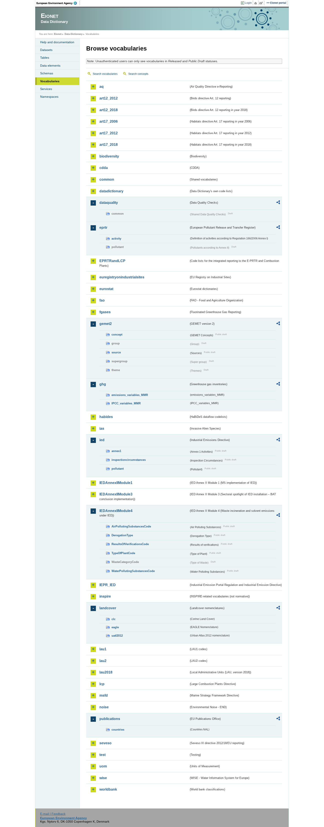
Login (248, 3)
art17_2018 (108, 144)
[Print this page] (256, 3)
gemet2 (105, 324)
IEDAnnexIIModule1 (115, 483)
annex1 (116, 451)
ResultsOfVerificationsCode (130, 544)
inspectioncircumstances (129, 459)
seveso (105, 743)
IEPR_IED (107, 585)
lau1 (102, 649)
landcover (107, 608)
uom (103, 766)
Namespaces (49, 96)
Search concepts (138, 74)
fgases (105, 312)
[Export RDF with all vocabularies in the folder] (278, 203)
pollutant (118, 468)
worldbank (108, 789)
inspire (105, 596)
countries (118, 729)
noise (104, 707)
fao (102, 300)
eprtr (103, 227)
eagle (115, 627)
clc (113, 619)
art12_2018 (108, 110)
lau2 (102, 661)
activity (116, 238)
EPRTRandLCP (112, 261)
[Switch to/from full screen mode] (261, 3)
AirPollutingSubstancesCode (131, 526)
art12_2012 (108, 98)
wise (103, 778)
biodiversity (109, 156)
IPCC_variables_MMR (126, 403)
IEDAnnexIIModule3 (115, 494)
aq (101, 86)
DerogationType (122, 535)
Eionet (57, 34)
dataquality (108, 202)
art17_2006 (108, 121)
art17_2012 (108, 133)
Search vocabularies (105, 74)
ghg (102, 384)
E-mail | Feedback (52, 814)
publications (109, 719)
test (102, 755)
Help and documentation (57, 42)
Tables (44, 57)
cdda (103, 168)
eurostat (106, 289)
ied (101, 440)
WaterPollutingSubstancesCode (133, 571)
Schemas (46, 73)
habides (106, 417)
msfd (103, 695)
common (106, 179)
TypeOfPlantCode (123, 553)
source (116, 352)
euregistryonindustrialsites (121, 277)
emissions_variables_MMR (130, 395)
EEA (58, 3)
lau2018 (105, 672)
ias (101, 428)
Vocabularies (50, 81)
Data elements (50, 65)
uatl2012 (117, 635)
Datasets (46, 50)
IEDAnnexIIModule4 (115, 511)
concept (117, 334)
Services (46, 89)
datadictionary (111, 191)
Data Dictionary (73, 34)
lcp (101, 684)
